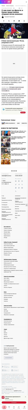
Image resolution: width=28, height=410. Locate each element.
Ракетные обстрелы (8, 243)
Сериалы (6, 301)
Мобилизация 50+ (8, 263)
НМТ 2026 (6, 311)
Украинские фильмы (8, 295)
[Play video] (14, 30)
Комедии (6, 299)
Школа (5, 309)
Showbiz (3, 5)
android (6, 367)
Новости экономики (9, 276)
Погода (5, 237)
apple (15, 367)
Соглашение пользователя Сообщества (20, 198)
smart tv (6, 370)
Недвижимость (8, 319)
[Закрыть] (25, 397)
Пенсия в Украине (8, 287)
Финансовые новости (9, 281)
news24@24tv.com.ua (6, 175)
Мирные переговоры (8, 247)
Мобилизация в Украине (10, 259)
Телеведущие (4, 204)
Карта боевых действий (9, 245)
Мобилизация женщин (9, 264)
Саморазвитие (7, 313)
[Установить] (14, 400)
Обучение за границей (9, 314)
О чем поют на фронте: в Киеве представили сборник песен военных (20, 5)
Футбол (5, 332)
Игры (16, 217)
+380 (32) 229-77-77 (10, 389)
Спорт (5, 329)
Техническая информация (20, 204)
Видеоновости (7, 234)
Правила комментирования (19, 202)
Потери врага (7, 254)
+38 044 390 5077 (18, 175)
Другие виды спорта (8, 338)
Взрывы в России (8, 253)
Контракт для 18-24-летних (10, 266)
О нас (3, 195)
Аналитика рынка (8, 321)
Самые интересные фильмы (10, 293)
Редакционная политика (7, 200)
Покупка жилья (7, 322)
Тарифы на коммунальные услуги (11, 283)
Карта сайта (17, 215)
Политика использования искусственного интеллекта (7, 215)
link (15, 181)
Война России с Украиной (10, 242)
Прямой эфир (7, 232)
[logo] (8, 2)
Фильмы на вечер (8, 297)
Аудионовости (7, 235)
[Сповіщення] (26, 2)
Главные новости (8, 228)
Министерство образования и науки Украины (14, 307)
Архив (16, 213)
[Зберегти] (24, 21)
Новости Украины (10, 5)
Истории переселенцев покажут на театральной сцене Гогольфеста (13, 88)
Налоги (5, 285)
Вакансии (17, 208)
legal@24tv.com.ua (17, 390)
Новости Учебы (8, 305)
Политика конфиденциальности (6, 212)
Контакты (17, 206)
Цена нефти (6, 278)
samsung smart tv (15, 370)
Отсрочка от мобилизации (10, 268)
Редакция (4, 198)
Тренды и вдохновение (9, 324)
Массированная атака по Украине (11, 251)
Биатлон (6, 336)
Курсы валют (7, 280)
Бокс (5, 331)
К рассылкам (8, 357)
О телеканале (4, 202)
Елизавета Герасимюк (10, 16)
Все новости (7, 226)
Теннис (5, 334)
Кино (5, 292)
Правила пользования (6, 209)
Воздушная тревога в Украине (10, 249)
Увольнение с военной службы (11, 261)
